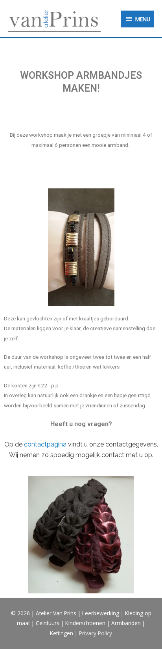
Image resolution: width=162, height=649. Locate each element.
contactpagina (45, 444)
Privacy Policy (95, 633)
